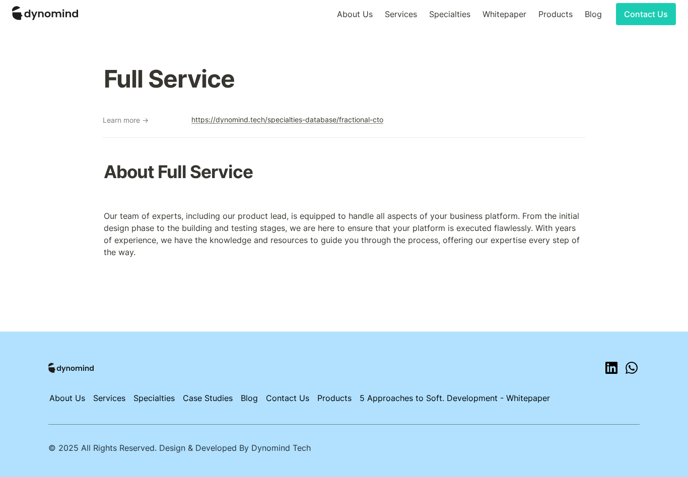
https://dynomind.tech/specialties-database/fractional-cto (287, 119)
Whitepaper (504, 14)
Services (401, 14)
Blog (593, 14)
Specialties (449, 14)
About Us (355, 14)
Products (555, 14)
